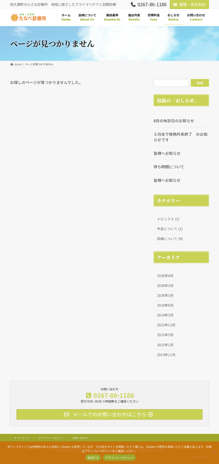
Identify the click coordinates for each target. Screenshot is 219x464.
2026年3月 (165, 295)
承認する (93, 457)
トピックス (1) (168, 218)
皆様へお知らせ (167, 153)
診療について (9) (170, 238)
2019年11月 (166, 354)
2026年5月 (165, 285)
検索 (200, 82)
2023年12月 (166, 324)
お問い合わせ (80, 438)
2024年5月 (165, 315)
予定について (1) (170, 228)
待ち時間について (169, 166)
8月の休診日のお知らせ (174, 120)
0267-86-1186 (152, 4)
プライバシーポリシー (51, 438)
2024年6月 (165, 305)
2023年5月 (165, 334)
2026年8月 (165, 275)
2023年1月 (165, 344)
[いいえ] (214, 453)
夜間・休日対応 (192, 4)
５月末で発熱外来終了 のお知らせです (180, 136)
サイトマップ (22, 438)
